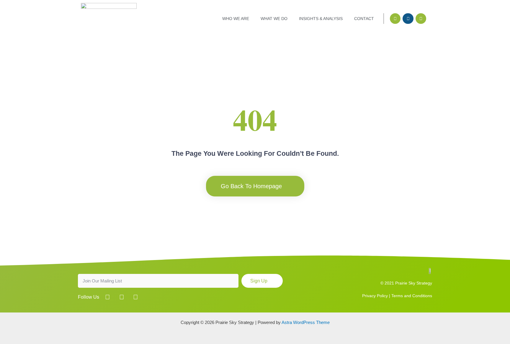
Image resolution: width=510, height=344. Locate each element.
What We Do (274, 18)
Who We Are (235, 18)
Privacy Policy (375, 295)
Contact (364, 18)
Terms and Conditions (411, 295)
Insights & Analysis (321, 18)
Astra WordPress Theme (306, 322)
